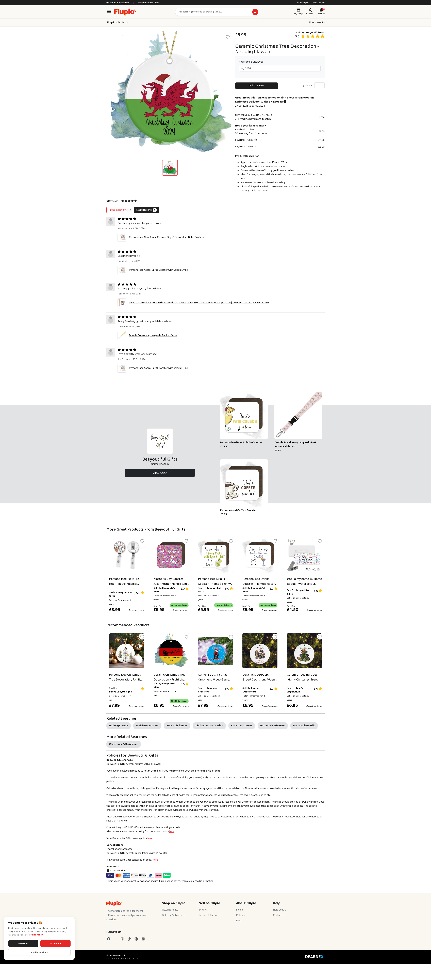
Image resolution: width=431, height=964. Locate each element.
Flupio (239, 910)
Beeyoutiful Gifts (315, 33)
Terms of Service (208, 915)
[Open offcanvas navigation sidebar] (108, 11)
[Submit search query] (255, 12)
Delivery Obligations (173, 915)
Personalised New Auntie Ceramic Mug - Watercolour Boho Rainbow (166, 237)
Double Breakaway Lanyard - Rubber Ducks (153, 335)
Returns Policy (170, 910)
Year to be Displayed (251, 62)
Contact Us (279, 915)
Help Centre (319, 2)
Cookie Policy (36, 935)
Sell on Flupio (302, 2)
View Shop (160, 473)
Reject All (23, 943)
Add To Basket (256, 85)
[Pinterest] (136, 939)
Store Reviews (145, 210)
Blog (238, 920)
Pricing (203, 910)
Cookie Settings (39, 952)
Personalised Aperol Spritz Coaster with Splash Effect (159, 270)
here (171, 831)
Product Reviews (120, 210)
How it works (317, 22)
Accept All (55, 943)
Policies (240, 915)
